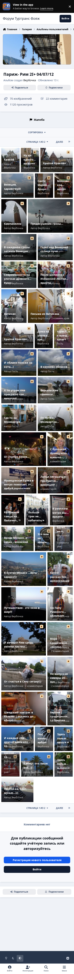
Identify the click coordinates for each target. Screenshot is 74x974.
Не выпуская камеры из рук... (59, 678)
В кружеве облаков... (55, 367)
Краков (9, 159)
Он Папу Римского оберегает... (58, 612)
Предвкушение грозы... (47, 223)
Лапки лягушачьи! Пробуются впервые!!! (53, 481)
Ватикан (10, 314)
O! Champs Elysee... (16, 457)
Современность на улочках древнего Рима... (17, 279)
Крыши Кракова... (16, 339)
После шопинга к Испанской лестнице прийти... (54, 279)
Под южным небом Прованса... (43, 742)
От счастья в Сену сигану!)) (22, 681)
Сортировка (35, 132)
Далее (59, 141)
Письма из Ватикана (45, 314)
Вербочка (29, 80)
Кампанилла (12, 223)
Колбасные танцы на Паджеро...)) (12, 516)
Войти (37, 869)
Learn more (7, 6)
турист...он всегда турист (63, 335)
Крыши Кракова (54, 163)
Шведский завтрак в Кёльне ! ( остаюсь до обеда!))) (18, 716)
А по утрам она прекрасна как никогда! (14, 394)
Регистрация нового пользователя (37, 860)
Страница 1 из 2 (35, 141)
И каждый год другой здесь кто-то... (16, 742)
